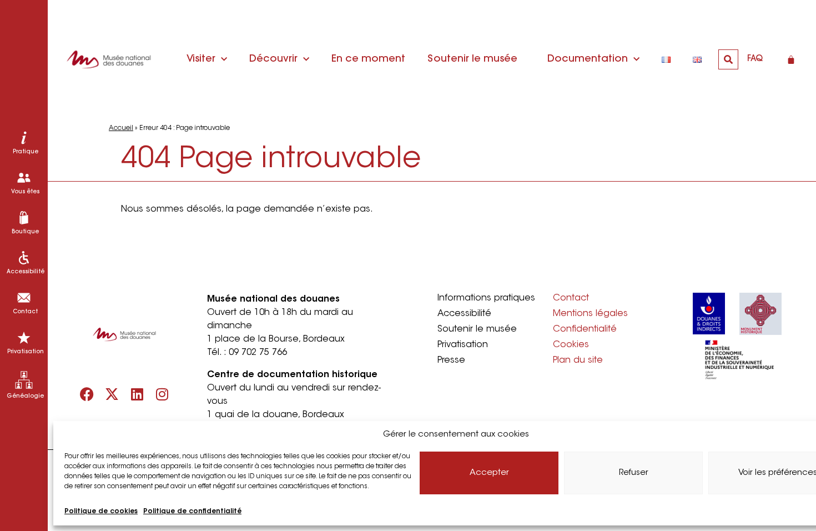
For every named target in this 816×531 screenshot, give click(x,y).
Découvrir (273, 59)
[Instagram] (162, 394)
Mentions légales (590, 313)
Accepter (489, 473)
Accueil (121, 128)
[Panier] (791, 59)
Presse (451, 360)
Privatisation (462, 344)
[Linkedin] (137, 394)
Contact (571, 298)
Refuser (633, 473)
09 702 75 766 (258, 352)
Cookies (571, 344)
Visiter (201, 59)
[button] (728, 59)
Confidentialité (585, 329)
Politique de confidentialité (192, 511)
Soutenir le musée (472, 59)
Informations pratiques (486, 298)
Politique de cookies (101, 511)
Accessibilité (464, 313)
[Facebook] (87, 394)
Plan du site (578, 360)
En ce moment (368, 59)
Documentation (587, 59)
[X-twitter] (112, 394)
